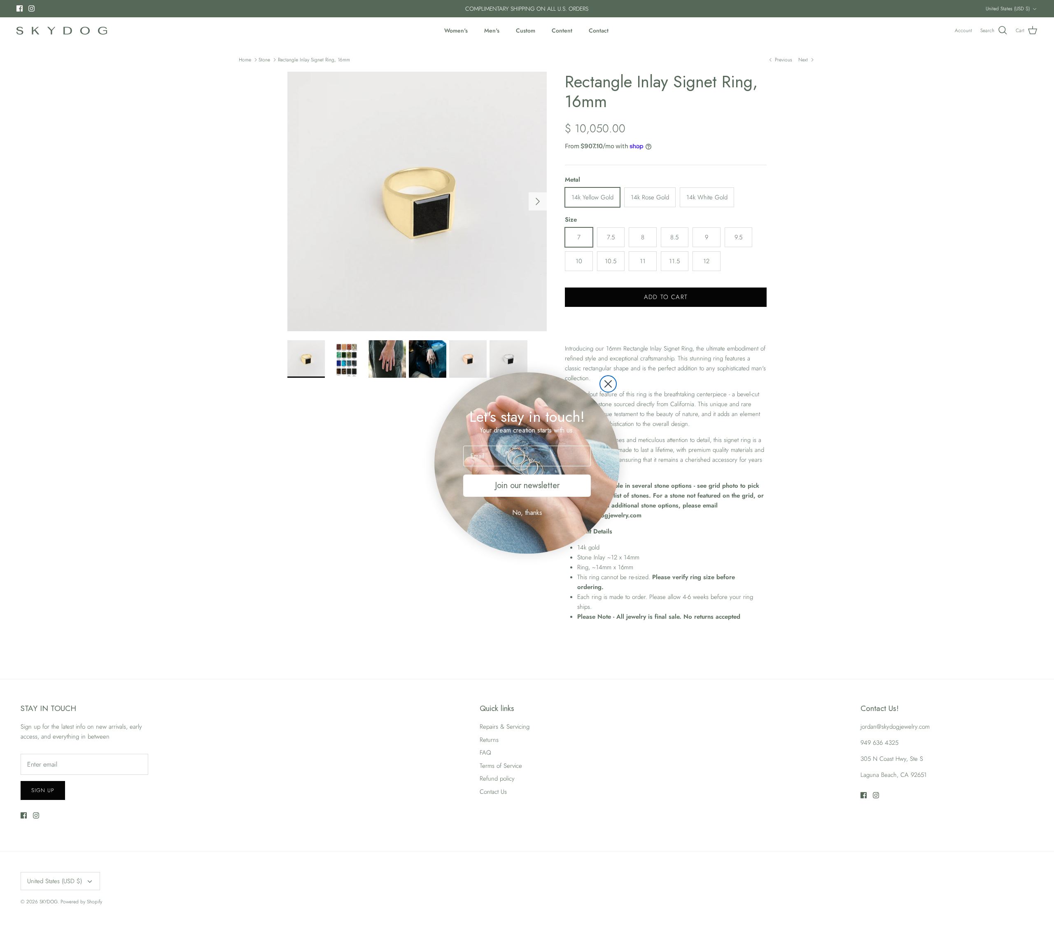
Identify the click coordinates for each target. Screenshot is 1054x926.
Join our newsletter (527, 485)
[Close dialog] (608, 384)
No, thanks (527, 512)
